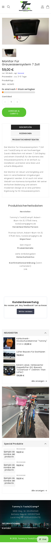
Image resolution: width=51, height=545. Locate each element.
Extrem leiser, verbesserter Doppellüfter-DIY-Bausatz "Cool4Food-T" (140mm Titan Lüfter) (31, 368)
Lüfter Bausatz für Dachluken (30, 352)
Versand (21, 73)
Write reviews (25, 311)
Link (25, 269)
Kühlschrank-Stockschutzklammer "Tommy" (31, 339)
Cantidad (7, 96)
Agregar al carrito (14, 112)
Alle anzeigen (38, 381)
